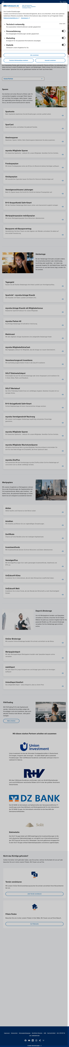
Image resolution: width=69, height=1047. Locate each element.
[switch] (63, 31)
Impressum (24, 18)
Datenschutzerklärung (11, 18)
